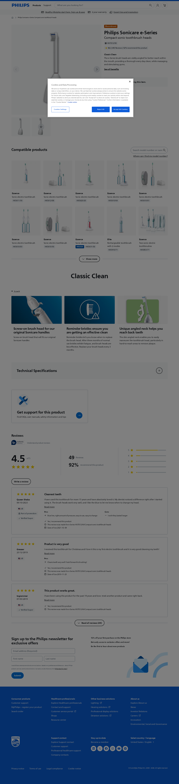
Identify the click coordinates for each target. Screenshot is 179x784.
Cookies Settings (60, 109)
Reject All (100, 109)
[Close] (130, 81)
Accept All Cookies (121, 109)
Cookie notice (72, 102)
